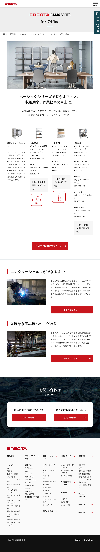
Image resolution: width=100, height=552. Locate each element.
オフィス (46, 496)
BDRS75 (77, 216)
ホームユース (47, 505)
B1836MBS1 (35, 158)
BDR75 (77, 201)
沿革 (80, 468)
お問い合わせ (28, 418)
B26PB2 (77, 186)
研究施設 (46, 484)
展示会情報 (65, 502)
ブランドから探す (30, 457)
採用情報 (82, 512)
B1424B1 (78, 155)
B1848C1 (56, 155)
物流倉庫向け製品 (13, 520)
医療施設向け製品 (13, 511)
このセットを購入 (37, 200)
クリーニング (47, 493)
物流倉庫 (46, 490)
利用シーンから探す (48, 457)
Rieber (27, 489)
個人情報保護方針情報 (16, 540)
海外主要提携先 (84, 474)
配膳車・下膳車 (12, 474)
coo (26, 471)
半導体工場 (47, 488)
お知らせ (64, 499)
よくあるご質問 (66, 476)
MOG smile (29, 468)
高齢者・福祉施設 (49, 482)
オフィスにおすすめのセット (50, 246)
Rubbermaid (29, 486)
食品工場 (46, 476)
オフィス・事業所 (85, 471)
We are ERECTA (82, 495)
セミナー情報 (65, 505)
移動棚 (9, 471)
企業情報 (82, 456)
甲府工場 (82, 504)
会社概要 (82, 465)
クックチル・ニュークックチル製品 (13, 479)
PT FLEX (28, 474)
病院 (44, 479)
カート (9, 468)
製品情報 (10, 456)
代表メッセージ (84, 482)
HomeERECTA (30, 480)
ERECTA (28, 465)
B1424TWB (79, 171)
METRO (28, 483)
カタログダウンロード (66, 483)
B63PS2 (33, 174)
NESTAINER (29, 477)
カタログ (97, 23)
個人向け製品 (48, 511)
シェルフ (10, 465)
